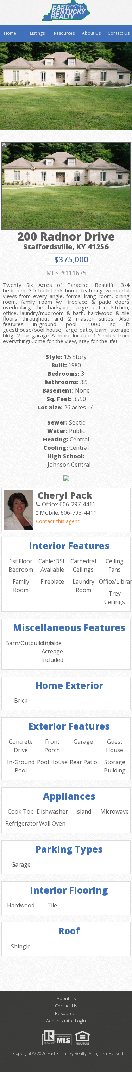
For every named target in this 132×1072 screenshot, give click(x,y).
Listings (37, 33)
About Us (91, 33)
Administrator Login (66, 1021)
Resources (64, 33)
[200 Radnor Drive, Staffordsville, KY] (66, 186)
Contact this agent (58, 521)
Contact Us (119, 33)
